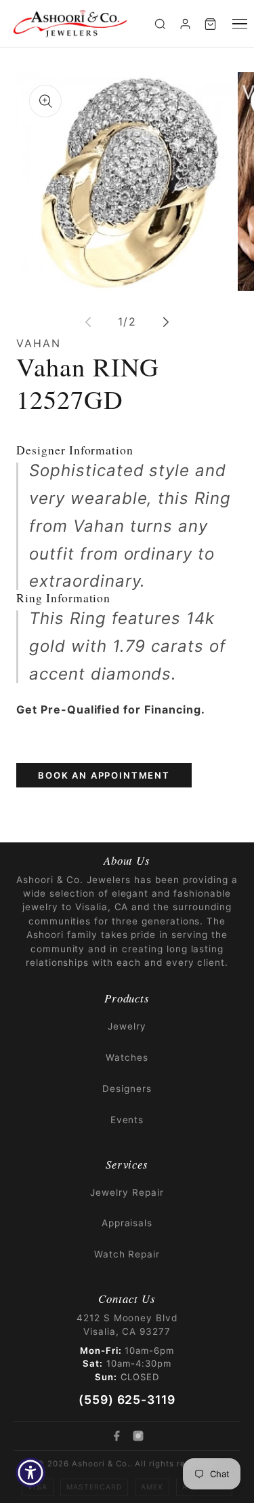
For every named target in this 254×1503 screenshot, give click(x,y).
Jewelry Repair (126, 1192)
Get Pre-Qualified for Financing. (110, 709)
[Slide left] (88, 322)
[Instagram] (138, 1436)
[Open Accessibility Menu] (31, 1473)
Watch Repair (127, 1254)
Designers (127, 1088)
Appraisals (127, 1222)
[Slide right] (166, 322)
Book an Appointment (104, 775)
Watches (127, 1057)
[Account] (185, 24)
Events (127, 1119)
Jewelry (127, 1026)
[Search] (160, 24)
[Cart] (210, 24)
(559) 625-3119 (127, 1399)
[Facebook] (116, 1436)
